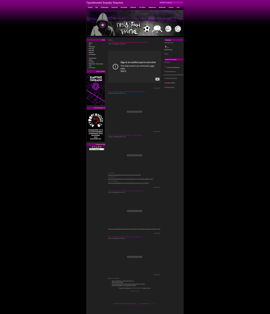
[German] (96, 147)
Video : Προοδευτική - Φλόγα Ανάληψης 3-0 (123, 281)
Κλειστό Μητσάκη (170, 87)
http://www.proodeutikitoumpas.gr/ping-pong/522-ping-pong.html (124, 175)
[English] (92, 147)
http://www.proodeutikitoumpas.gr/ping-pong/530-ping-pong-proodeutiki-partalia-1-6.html (130, 179)
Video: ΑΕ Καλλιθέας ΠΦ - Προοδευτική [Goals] (124, 285)
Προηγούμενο (127, 288)
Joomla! (138, 303)
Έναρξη (121, 288)
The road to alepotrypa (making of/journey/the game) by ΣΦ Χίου (128, 284)
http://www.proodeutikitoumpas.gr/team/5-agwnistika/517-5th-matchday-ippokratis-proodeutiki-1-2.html (134, 229)
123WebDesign (153, 303)
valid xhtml (132, 305)
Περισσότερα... (157, 88)
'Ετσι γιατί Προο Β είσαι (117, 282)
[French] (94, 147)
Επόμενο (144, 288)
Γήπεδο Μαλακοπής (170, 71)
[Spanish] (100, 147)
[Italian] (98, 147)
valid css (138, 305)
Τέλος (148, 288)
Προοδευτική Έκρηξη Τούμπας (104, 2)
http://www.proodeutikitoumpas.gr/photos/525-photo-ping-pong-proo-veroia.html (128, 183)
